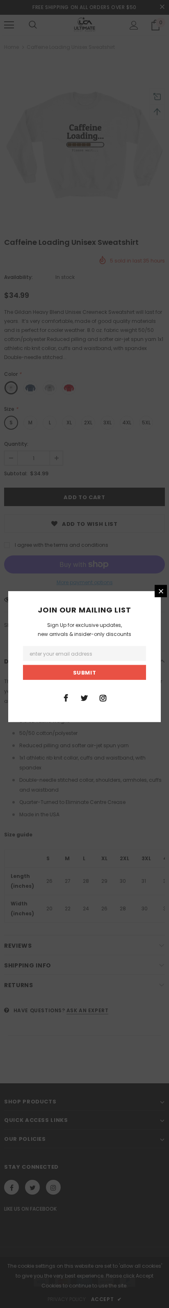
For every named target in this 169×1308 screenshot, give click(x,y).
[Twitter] (84, 697)
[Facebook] (66, 697)
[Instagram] (103, 697)
